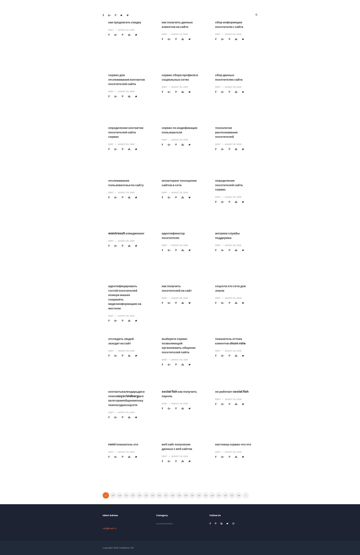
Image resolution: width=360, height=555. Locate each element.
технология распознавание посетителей (226, 132)
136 (159, 495)
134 (146, 495)
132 (132, 495)
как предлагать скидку (124, 22)
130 (119, 495)
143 (205, 495)
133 (139, 495)
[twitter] (227, 523)
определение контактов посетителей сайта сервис (125, 132)
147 (231, 495)
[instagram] (233, 523)
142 (198, 495)
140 (185, 495)
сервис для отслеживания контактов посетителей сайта (126, 79)
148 (238, 495)
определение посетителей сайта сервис (229, 185)
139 (179, 495)
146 (225, 495)
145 (218, 495)
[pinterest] (216, 523)
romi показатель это (123, 444)
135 (152, 495)
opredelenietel (164, 523)
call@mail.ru (109, 528)
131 (126, 495)
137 (165, 495)
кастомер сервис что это (233, 444)
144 (212, 495)
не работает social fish (232, 392)
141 (192, 495)
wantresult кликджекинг (126, 233)
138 (172, 495)
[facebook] (210, 523)
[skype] (221, 523)
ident (111, 30)
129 (113, 495)
